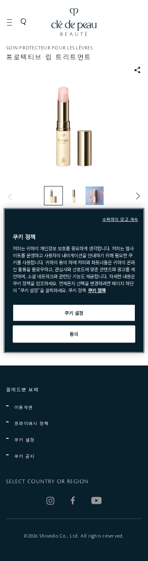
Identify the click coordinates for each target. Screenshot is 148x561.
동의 (73, 334)
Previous (12, 196)
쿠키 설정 (24, 440)
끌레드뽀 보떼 (22, 389)
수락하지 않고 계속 (120, 219)
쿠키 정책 (97, 290)
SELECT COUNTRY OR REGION (47, 481)
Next (136, 196)
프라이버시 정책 (31, 423)
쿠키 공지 (24, 456)
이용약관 (23, 407)
